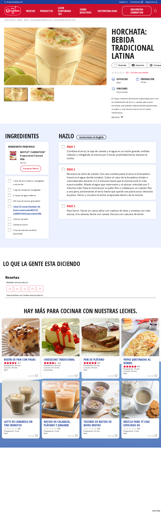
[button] (117, 117)
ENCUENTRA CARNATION (136, 10)
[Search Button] (155, 10)
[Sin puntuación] (119, 72)
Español (122, 2)
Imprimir (140, 65)
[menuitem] (31, 10)
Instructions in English (91, 137)
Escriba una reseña (139, 72)
